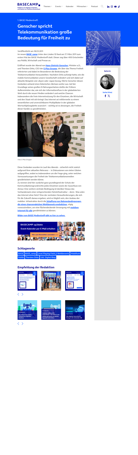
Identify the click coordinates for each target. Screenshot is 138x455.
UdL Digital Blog (48, 257)
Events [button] (58, 6)
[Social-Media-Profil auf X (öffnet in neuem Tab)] (109, 95)
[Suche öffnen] (102, 6)
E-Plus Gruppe (50, 68)
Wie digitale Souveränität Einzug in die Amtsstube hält (74, 316)
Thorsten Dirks (32, 257)
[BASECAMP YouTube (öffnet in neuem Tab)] (115, 6)
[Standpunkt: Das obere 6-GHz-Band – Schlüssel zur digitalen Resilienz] (27, 310)
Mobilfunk (75, 253)
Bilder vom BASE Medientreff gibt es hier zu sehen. (41, 215)
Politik (21, 257)
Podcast (94, 6)
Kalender (69, 6)
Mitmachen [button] (81, 6)
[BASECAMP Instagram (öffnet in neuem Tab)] (111, 6)
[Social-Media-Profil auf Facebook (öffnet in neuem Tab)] (105, 95)
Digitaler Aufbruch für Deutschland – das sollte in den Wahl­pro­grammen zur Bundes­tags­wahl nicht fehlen (51, 314)
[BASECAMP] (29, 6)
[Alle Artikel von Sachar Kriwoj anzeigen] (107, 82)
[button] (18, 294)
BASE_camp (31, 54)
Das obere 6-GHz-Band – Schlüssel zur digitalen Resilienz (25, 315)
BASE (20, 253)
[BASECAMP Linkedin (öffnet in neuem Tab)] (108, 6)
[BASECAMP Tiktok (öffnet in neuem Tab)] (118, 6)
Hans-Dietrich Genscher (57, 65)
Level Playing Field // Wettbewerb (53, 253)
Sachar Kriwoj (107, 92)
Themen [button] (47, 6)
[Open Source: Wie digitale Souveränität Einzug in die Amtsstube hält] (75, 310)
